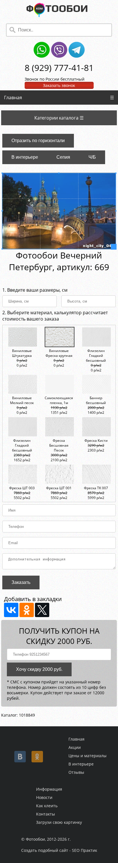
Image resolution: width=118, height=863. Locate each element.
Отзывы (76, 772)
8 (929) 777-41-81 (59, 67)
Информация (49, 789)
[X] (42, 610)
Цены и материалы (87, 755)
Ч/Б (92, 157)
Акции (74, 747)
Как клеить (47, 805)
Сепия (63, 157)
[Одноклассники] (26, 610)
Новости (44, 797)
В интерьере (24, 157)
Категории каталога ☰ (59, 118)
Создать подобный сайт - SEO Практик (59, 850)
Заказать (20, 582)
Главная (13, 97)
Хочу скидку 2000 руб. (39, 669)
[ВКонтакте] (11, 610)
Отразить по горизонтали (38, 140)
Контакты (45, 814)
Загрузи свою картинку (59, 822)
